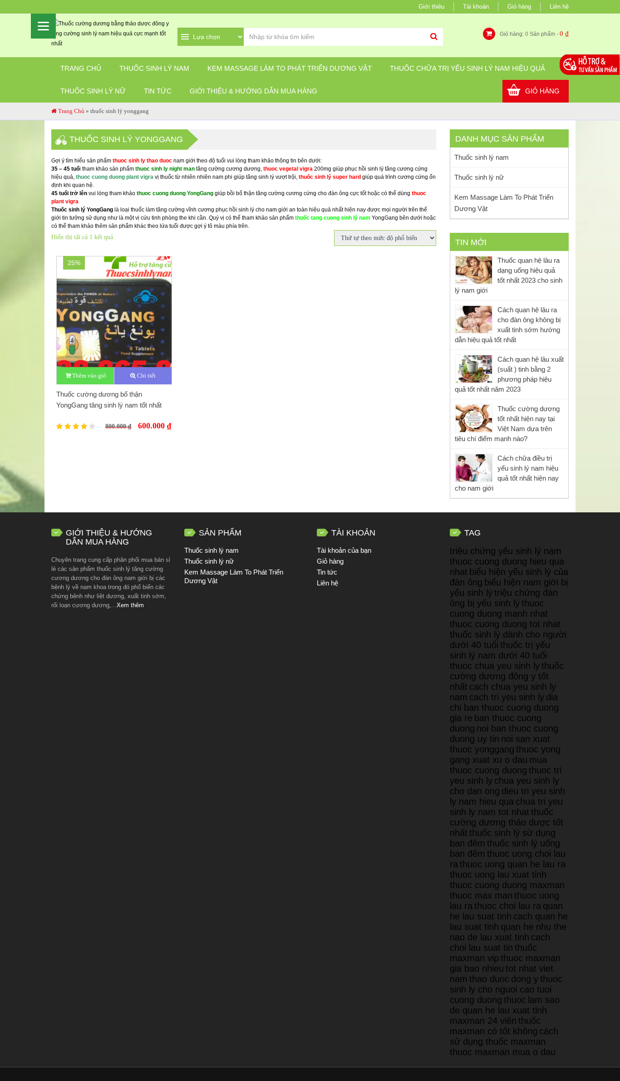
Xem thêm (130, 605)
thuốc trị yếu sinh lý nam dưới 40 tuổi (500, 650)
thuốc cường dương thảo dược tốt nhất (506, 822)
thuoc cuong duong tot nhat (505, 624)
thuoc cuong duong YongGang (175, 193)
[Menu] (43, 26)
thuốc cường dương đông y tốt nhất (507, 676)
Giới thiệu (431, 6)
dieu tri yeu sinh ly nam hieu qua (507, 796)
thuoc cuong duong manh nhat (499, 608)
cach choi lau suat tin (500, 942)
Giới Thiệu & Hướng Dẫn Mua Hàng (253, 91)
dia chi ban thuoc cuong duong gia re (504, 707)
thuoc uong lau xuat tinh (498, 875)
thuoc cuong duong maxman (507, 885)
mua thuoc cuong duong (498, 765)
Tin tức (158, 91)
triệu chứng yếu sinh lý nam (505, 551)
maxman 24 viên (483, 1021)
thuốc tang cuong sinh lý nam (332, 218)
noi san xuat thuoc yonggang (500, 744)
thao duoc (489, 979)
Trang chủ (80, 68)
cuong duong (476, 1000)
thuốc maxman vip (493, 953)
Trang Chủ (71, 111)
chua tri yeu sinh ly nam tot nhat (506, 806)
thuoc (515, 1000)
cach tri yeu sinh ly (506, 697)
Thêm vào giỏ (88, 375)
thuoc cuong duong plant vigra (114, 177)
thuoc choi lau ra (507, 906)
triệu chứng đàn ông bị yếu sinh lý (504, 598)
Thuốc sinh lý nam (154, 68)
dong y (524, 979)
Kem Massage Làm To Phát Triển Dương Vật (289, 68)
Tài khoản (476, 6)
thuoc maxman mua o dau (503, 1052)
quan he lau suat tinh (506, 911)
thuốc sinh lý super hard (330, 177)
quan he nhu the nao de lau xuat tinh (508, 932)
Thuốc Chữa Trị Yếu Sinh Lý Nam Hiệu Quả (467, 68)
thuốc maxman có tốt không (495, 1026)
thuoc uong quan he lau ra (513, 864)
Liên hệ (559, 6)
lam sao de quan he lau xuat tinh (505, 1005)
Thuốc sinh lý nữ (93, 91)
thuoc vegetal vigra (288, 169)
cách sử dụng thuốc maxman (504, 1036)
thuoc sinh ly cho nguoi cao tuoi (506, 984)
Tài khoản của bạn (344, 550)
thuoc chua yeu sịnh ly (495, 666)
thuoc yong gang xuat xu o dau (505, 754)
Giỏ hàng (519, 6)
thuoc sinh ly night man (165, 169)
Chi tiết (146, 375)
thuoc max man (481, 895)
